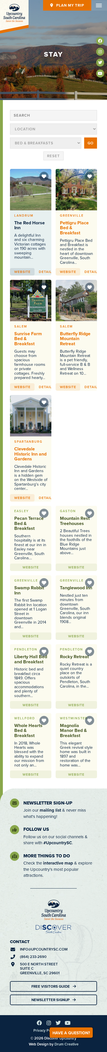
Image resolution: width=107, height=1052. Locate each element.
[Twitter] (100, 63)
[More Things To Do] (14, 856)
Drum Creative (66, 1044)
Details (46, 271)
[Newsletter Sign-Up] (14, 803)
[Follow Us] (14, 829)
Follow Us (36, 829)
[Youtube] (100, 73)
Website (22, 271)
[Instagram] (100, 52)
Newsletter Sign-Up (47, 803)
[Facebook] (100, 41)
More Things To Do (46, 856)
